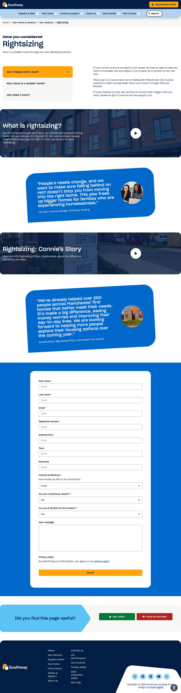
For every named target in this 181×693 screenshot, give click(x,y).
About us (91, 13)
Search (155, 13)
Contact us (77, 650)
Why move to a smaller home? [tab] (26, 83)
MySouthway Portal (165, 4)
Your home (47, 13)
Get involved (109, 13)
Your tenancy (46, 22)
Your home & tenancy (24, 22)
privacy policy (101, 561)
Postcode (44, 461)
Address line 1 (46, 435)
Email (42, 408)
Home (6, 22)
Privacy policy (46, 557)
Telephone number (49, 421)
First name (45, 381)
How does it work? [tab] (18, 94)
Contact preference (50, 475)
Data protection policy (77, 674)
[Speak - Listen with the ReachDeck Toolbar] (174, 687)
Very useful (119, 616)
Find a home (129, 13)
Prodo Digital (156, 687)
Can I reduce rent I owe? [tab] (23, 71)
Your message (46, 522)
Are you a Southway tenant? (55, 494)
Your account (55, 655)
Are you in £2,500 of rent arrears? (58, 508)
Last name (45, 394)
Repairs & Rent (27, 13)
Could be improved (156, 616)
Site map (76, 682)
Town (41, 448)
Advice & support (69, 13)
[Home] (13, 4)
